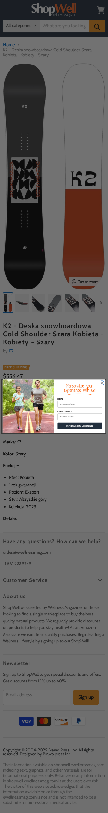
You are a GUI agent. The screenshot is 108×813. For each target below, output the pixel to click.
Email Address (64, 411)
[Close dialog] (102, 383)
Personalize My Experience (79, 426)
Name (60, 399)
